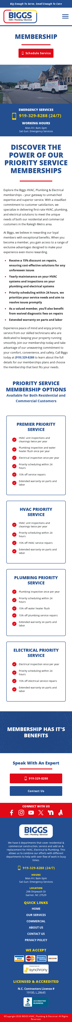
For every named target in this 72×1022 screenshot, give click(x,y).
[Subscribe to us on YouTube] (31, 812)
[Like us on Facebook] (11, 812)
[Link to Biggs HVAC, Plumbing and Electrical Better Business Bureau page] (36, 1002)
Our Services (36, 915)
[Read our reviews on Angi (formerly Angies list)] (60, 812)
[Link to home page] (36, 831)
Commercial (36, 921)
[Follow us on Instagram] (21, 812)
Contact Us (36, 791)
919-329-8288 (38, 778)
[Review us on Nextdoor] (50, 812)
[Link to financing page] (36, 969)
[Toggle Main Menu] (65, 16)
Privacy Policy (36, 940)
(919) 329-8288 (24, 357)
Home (36, 909)
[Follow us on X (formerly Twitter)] (40, 812)
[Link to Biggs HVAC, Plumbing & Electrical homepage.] (20, 16)
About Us (36, 927)
